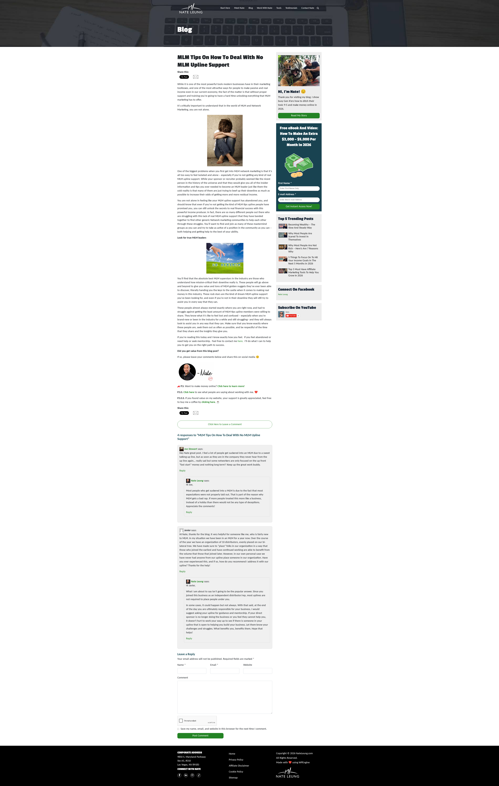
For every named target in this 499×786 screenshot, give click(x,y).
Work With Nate (264, 8)
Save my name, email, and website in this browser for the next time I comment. (224, 729)
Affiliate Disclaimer (239, 766)
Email (214, 665)
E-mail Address (287, 194)
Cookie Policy (236, 772)
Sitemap (233, 778)
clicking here (208, 402)
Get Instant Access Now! (299, 206)
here (240, 341)
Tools (278, 8)
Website (247, 665)
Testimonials (291, 8)
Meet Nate (239, 8)
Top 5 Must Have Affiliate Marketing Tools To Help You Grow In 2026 (303, 272)
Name (181, 665)
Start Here (225, 8)
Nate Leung (197, 481)
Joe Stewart (190, 449)
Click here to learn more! (231, 386)
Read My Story (299, 115)
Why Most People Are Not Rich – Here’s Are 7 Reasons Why (303, 248)
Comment (182, 677)
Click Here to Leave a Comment (225, 424)
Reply (182, 471)
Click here (188, 392)
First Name (285, 183)
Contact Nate (307, 8)
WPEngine (304, 762)
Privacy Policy (236, 760)
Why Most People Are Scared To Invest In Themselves (300, 236)
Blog (251, 8)
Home (232, 754)
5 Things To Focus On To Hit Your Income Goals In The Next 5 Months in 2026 (303, 260)
